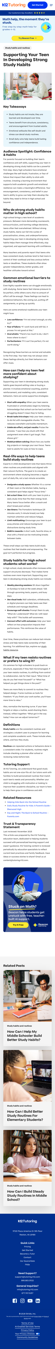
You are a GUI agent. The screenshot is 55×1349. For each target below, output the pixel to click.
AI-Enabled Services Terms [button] (27, 1326)
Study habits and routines (17, 48)
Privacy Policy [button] (27, 1330)
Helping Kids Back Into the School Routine (26, 802)
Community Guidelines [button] (27, 1337)
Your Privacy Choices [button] (25, 1333)
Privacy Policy (38, 1316)
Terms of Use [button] (27, 1323)
